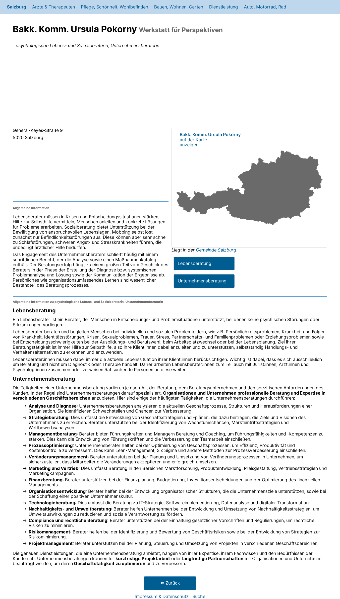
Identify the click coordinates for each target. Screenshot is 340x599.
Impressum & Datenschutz (162, 596)
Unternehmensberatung (202, 280)
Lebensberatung (194, 263)
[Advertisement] (170, 89)
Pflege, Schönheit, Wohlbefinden (114, 6)
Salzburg (16, 6)
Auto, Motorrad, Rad (265, 6)
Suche (198, 596)
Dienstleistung (223, 6)
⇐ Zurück (170, 583)
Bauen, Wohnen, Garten (178, 6)
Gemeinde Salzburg (216, 250)
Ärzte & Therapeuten (53, 6)
